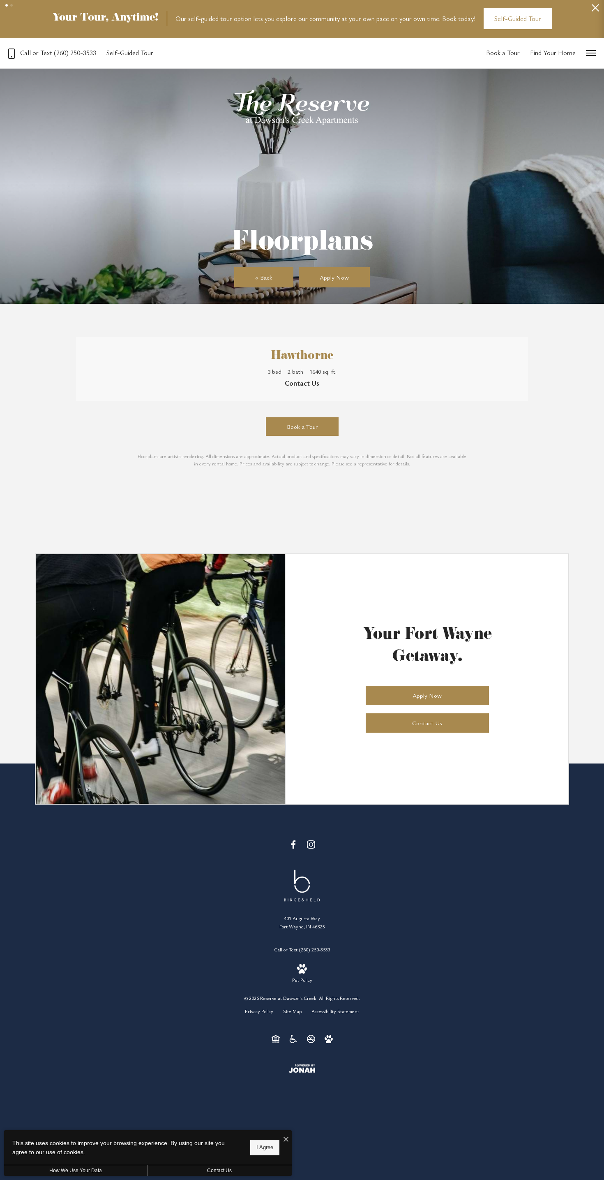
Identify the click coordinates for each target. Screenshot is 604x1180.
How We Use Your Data (75, 1170)
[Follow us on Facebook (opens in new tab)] (293, 844)
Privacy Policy (259, 1011)
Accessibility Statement (335, 1011)
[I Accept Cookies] (286, 1139)
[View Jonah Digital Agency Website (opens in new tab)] (302, 1068)
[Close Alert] (595, 10)
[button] (6, 5)
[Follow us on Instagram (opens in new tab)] (311, 844)
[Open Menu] (591, 53)
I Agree (264, 1147)
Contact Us (219, 1170)
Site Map (292, 1011)
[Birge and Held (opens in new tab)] (302, 885)
